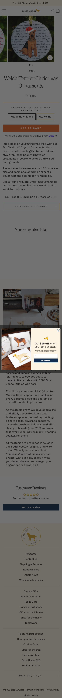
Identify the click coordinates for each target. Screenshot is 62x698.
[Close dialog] (58, 330)
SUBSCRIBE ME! (45, 360)
